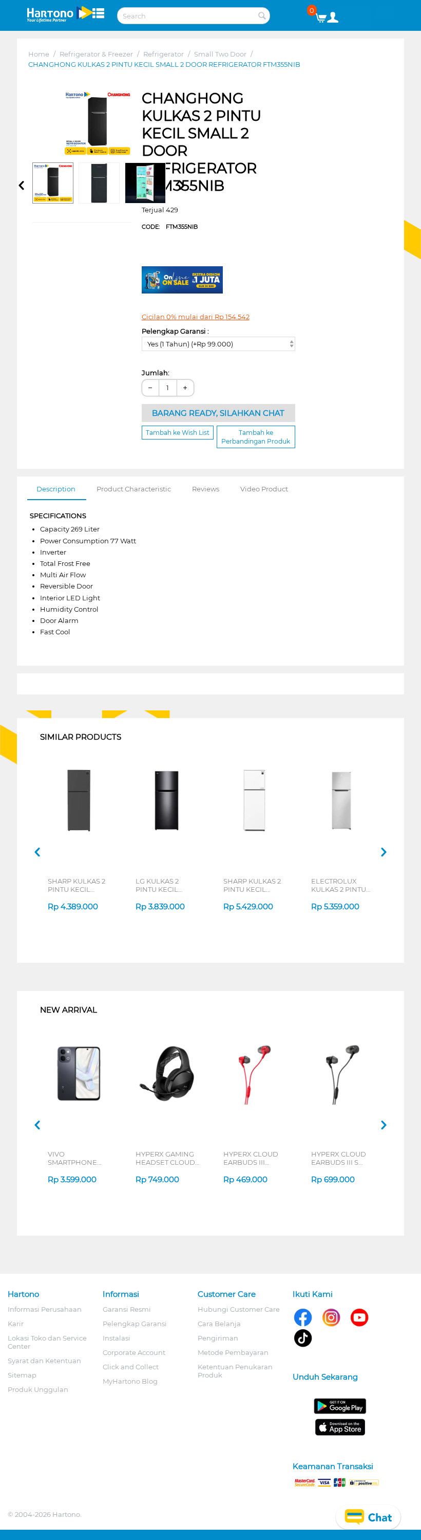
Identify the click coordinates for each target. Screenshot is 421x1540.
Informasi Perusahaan (45, 1309)
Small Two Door (220, 54)
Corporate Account (134, 1352)
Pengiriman (218, 1338)
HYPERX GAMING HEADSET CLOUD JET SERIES (165, 1158)
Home (38, 54)
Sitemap (22, 1375)
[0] (325, 15)
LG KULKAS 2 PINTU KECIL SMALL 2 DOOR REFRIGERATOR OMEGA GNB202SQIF (162, 885)
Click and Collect (131, 1367)
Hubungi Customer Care (239, 1309)
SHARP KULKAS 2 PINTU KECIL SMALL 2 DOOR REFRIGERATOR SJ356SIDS (76, 885)
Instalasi (116, 1338)
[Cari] (262, 16)
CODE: (170, 226)
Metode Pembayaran (233, 1352)
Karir (16, 1323)
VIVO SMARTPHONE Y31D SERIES (72, 1158)
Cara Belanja (219, 1323)
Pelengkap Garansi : (175, 331)
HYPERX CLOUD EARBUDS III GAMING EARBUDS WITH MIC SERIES (255, 1158)
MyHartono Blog (130, 1381)
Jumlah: (155, 373)
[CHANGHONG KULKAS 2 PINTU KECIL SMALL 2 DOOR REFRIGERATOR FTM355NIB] (97, 123)
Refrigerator (163, 54)
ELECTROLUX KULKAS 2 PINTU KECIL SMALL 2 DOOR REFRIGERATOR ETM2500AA (338, 885)
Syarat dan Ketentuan (44, 1360)
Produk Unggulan (38, 1389)
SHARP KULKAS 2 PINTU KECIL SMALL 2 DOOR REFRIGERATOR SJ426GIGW (252, 885)
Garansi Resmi (127, 1309)
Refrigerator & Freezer (96, 54)
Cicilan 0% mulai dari (196, 317)
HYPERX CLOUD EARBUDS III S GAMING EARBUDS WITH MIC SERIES (343, 1158)
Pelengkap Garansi (135, 1323)
